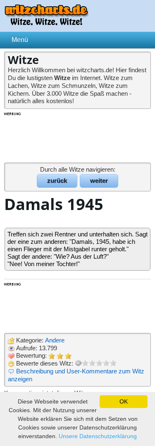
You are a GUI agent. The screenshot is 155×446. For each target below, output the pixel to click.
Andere (54, 340)
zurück (57, 180)
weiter (99, 180)
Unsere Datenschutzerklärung (98, 436)
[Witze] (46, 22)
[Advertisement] (78, 137)
